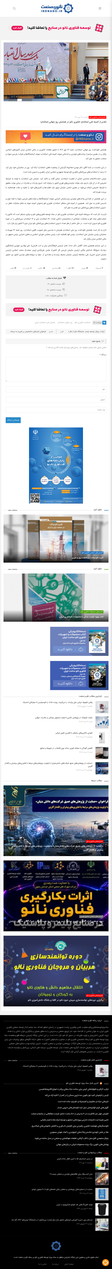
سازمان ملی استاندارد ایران (45, 322)
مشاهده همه (12, 510)
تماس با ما (42, 1264)
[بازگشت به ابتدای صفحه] (2, 1266)
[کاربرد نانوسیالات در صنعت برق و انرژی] (56, 538)
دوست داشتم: (54, 284)
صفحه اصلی (69, 1264)
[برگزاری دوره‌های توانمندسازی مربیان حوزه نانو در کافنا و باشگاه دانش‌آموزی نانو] (56, 971)
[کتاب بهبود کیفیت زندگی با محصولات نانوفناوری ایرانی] (56, 598)
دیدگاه (103, 354)
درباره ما (55, 1264)
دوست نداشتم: (54, 290)
